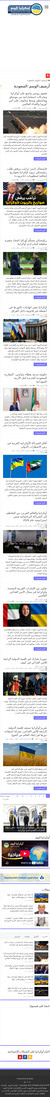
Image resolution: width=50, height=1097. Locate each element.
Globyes (30, 1079)
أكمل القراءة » (40, 159)
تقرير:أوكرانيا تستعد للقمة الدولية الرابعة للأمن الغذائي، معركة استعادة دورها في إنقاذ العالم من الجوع (26, 731)
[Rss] (30, 1057)
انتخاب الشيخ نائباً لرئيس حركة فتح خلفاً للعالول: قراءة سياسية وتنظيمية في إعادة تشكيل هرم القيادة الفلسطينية (17, 908)
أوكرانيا (3, 1085)
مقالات (30, 385)
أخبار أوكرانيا (30, 108)
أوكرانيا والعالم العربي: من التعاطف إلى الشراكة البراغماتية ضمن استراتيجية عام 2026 (26, 516)
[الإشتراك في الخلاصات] (1, 86)
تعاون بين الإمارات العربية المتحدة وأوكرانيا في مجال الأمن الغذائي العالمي (27, 592)
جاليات (30, 526)
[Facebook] (25, 1057)
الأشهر (36, 937)
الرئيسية (44, 80)
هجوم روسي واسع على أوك (34, 76)
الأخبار (23, 108)
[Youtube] (20, 1057)
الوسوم (17, 937)
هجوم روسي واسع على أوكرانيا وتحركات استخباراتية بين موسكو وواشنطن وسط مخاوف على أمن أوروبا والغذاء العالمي (18, 955)
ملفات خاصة (15, 248)
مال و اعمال (23, 526)
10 (22, 796)
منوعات (7, 526)
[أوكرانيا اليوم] (25, 9)
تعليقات (27, 937)
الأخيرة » (5, 799)
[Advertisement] (25, 43)
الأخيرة (45, 937)
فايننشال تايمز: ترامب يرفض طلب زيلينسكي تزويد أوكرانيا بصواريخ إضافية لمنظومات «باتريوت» (27, 172)
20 (17, 796)
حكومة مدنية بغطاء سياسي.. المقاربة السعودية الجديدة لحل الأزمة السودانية (25, 378)
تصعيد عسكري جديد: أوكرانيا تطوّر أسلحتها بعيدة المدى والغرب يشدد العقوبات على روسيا (20, 990)
